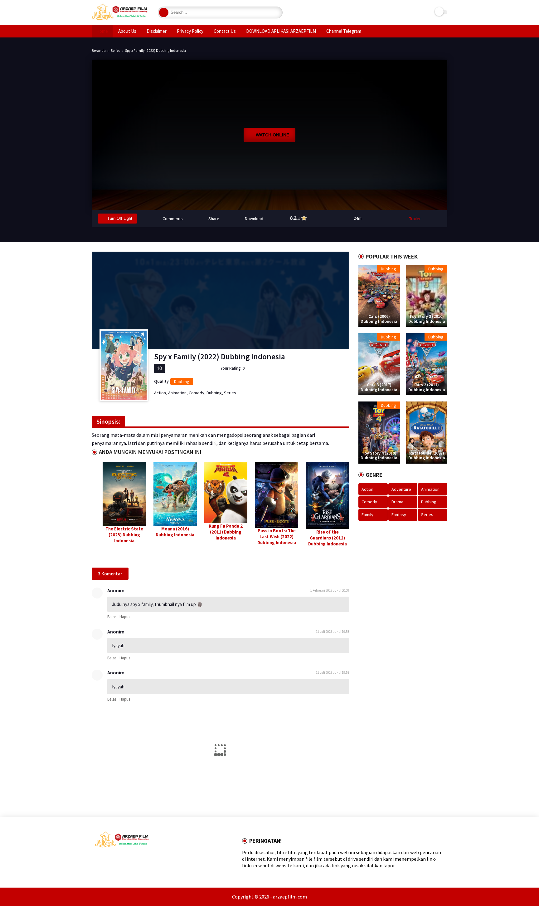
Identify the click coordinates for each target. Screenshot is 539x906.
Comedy (196, 393)
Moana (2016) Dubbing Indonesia (175, 532)
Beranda (99, 50)
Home (102, 31)
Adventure (401, 489)
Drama (397, 502)
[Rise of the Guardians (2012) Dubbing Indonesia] (327, 495)
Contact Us (225, 31)
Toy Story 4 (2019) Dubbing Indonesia (379, 455)
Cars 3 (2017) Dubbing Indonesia (379, 387)
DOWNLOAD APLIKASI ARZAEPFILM (281, 31)
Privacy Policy (190, 31)
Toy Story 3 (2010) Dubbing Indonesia (426, 319)
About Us (127, 31)
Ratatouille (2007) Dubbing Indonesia (426, 455)
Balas (111, 616)
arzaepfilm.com (290, 897)
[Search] (163, 12)
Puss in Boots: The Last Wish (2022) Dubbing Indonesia (276, 536)
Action (160, 393)
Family (367, 514)
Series (115, 50)
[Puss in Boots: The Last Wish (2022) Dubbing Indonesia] (276, 495)
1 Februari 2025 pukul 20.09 (329, 590)
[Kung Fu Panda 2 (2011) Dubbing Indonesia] (226, 492)
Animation (177, 393)
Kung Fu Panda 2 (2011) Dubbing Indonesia (226, 532)
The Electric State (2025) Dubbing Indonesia (124, 535)
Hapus (124, 616)
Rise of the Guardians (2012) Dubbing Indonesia (327, 538)
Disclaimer (157, 31)
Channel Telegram (343, 31)
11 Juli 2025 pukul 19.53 (332, 631)
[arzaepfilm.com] (120, 20)
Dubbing (181, 381)
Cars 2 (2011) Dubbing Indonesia (426, 387)
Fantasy (398, 514)
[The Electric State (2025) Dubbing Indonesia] (124, 494)
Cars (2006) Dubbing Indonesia (379, 319)
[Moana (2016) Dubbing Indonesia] (175, 494)
